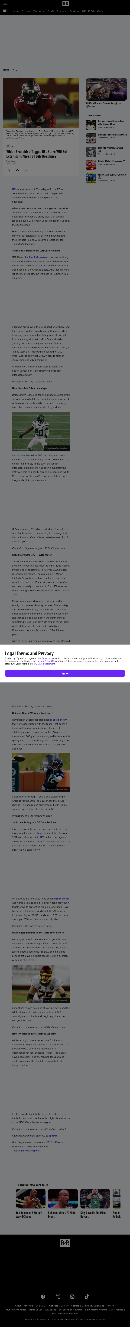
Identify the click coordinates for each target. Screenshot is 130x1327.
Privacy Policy (43, 661)
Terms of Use (48, 658)
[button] (65, 673)
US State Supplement (44, 663)
